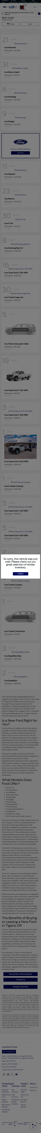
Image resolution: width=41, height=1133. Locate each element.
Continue (20, 574)
